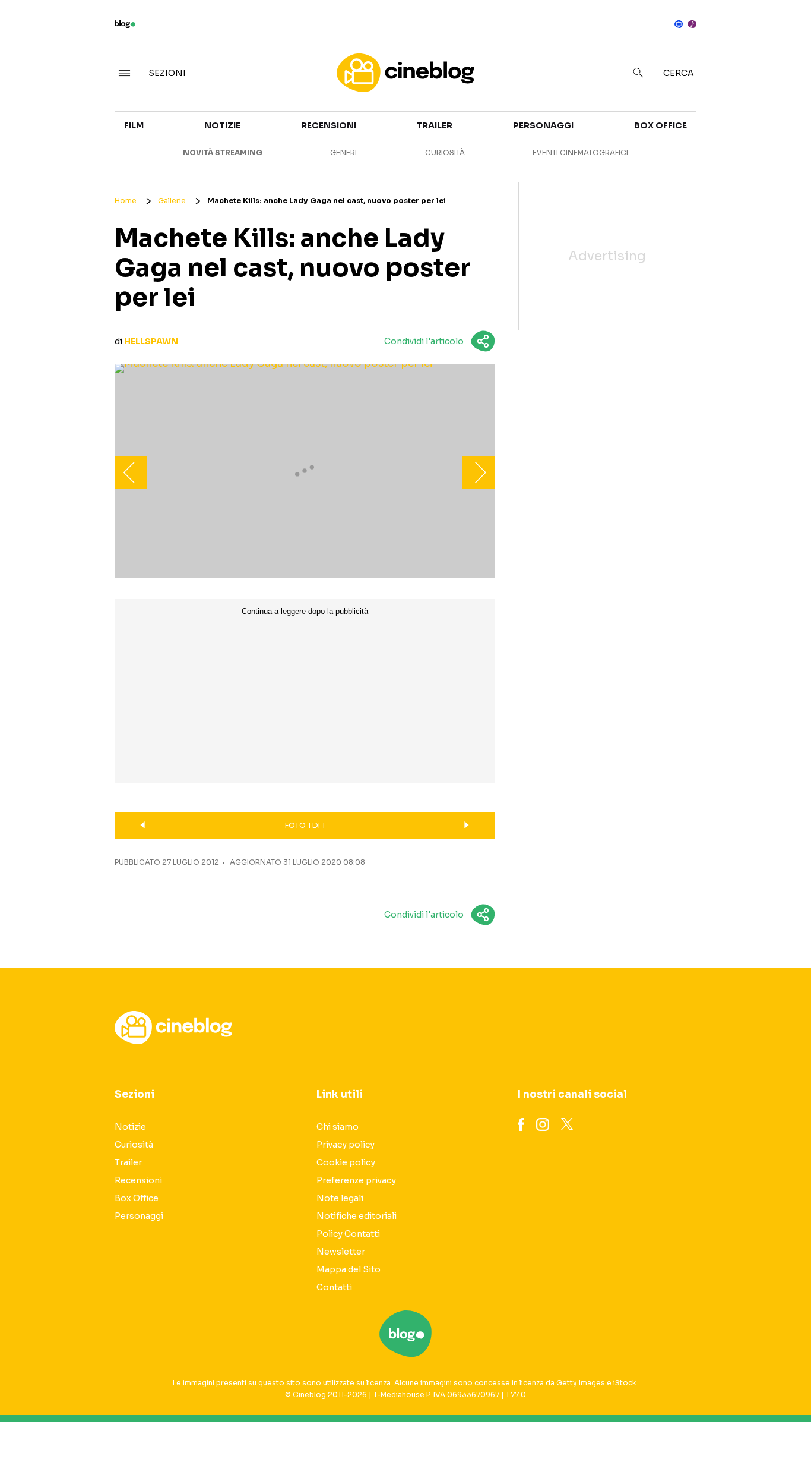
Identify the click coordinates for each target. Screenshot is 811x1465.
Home (126, 200)
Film (134, 125)
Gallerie (172, 200)
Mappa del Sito (348, 1269)
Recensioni (328, 125)
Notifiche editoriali (356, 1216)
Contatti (334, 1287)
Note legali (339, 1198)
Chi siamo (337, 1126)
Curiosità (445, 152)
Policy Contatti (348, 1233)
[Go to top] (696, 1426)
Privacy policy (345, 1144)
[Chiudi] (783, 34)
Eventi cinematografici (580, 152)
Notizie (222, 125)
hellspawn (151, 341)
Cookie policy (345, 1162)
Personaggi (543, 125)
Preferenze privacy (356, 1180)
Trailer (700, 116)
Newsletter (340, 1251)
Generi (343, 152)
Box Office (708, 138)
